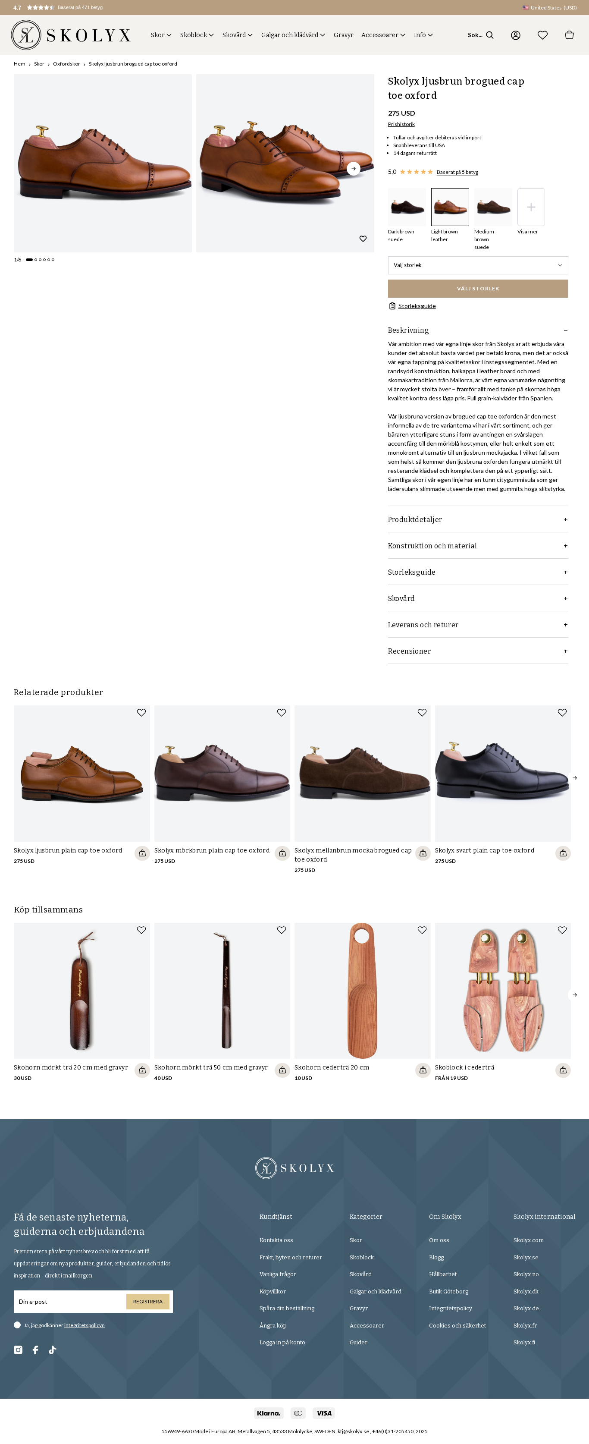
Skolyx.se (526, 1257)
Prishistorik (401, 124)
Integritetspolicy (450, 1308)
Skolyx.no (526, 1274)
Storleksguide (417, 305)
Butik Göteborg (448, 1291)
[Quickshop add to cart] (142, 853)
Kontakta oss (276, 1240)
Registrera (148, 1301)
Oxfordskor (66, 63)
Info (420, 35)
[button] (67, 7)
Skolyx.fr (525, 1325)
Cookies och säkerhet (457, 1325)
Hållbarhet (443, 1274)
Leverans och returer (423, 625)
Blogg (436, 1257)
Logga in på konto (282, 1342)
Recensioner (409, 651)
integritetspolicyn (84, 1325)
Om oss (439, 1240)
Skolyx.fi (524, 1342)
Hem (19, 63)
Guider (358, 1342)
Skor (158, 35)
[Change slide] (29, 259)
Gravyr (344, 35)
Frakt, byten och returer (291, 1257)
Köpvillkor (273, 1291)
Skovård (234, 35)
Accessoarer (379, 35)
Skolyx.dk (526, 1291)
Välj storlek (408, 264)
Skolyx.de (526, 1308)
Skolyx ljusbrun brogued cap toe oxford (133, 63)
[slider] (103, 163)
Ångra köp (273, 1325)
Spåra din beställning (287, 1308)
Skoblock (193, 35)
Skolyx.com (529, 1240)
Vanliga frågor (278, 1274)
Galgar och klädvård (289, 35)
